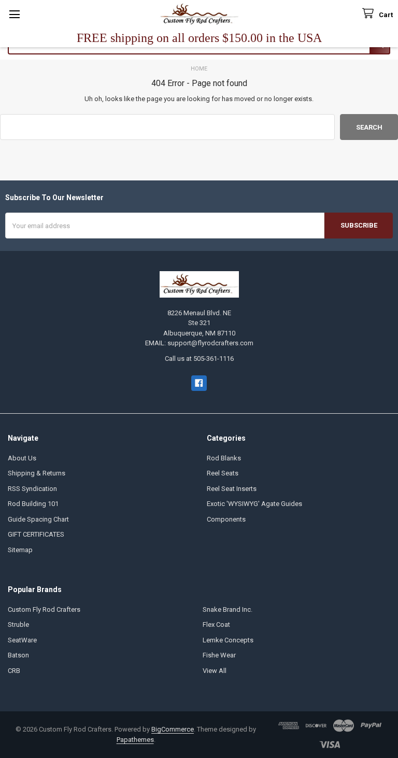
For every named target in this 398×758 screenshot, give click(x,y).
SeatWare (22, 640)
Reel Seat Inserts (232, 489)
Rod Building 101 (33, 504)
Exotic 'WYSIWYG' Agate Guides (254, 504)
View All (214, 671)
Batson (18, 655)
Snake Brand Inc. (227, 609)
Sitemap (20, 550)
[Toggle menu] (14, 14)
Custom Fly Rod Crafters (44, 609)
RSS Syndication (32, 489)
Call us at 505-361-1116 (199, 358)
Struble (18, 624)
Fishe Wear (219, 655)
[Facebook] (198, 382)
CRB (14, 671)
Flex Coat (216, 624)
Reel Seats (222, 473)
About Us (22, 458)
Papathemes (135, 739)
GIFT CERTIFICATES (36, 534)
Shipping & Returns (36, 473)
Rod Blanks (224, 458)
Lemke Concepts (228, 640)
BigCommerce (172, 729)
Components (226, 519)
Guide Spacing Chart (38, 519)
